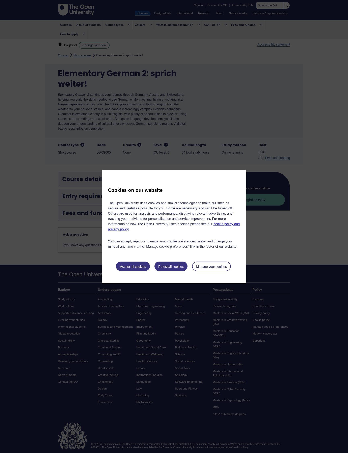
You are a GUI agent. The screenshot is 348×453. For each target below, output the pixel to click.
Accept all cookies (133, 266)
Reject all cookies (171, 266)
